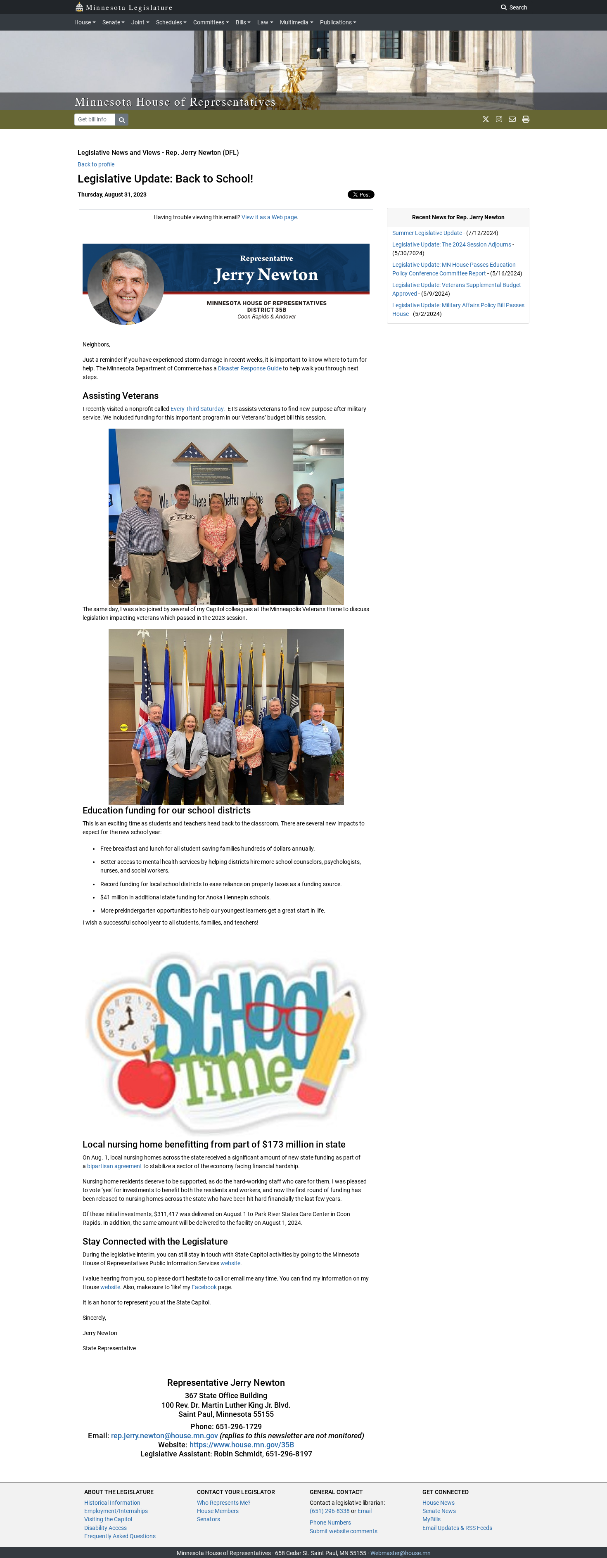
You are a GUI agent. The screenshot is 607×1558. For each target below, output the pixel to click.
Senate (111, 22)
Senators (208, 1519)
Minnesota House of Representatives (176, 101)
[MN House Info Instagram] (499, 119)
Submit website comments (343, 1531)
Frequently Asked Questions (120, 1536)
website (230, 1263)
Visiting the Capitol (108, 1519)
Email (365, 1511)
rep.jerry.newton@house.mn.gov (165, 1435)
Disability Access (105, 1528)
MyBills (431, 1519)
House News (438, 1502)
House (82, 22)
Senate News (439, 1511)
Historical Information (112, 1502)
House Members (218, 1511)
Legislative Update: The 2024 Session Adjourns (451, 244)
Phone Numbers (330, 1522)
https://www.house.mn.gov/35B (242, 1444)
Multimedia (294, 22)
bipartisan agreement (114, 1166)
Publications (336, 22)
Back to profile (96, 164)
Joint (138, 22)
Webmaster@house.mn (400, 1553)
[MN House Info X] (486, 119)
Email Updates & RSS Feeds (457, 1528)
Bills (241, 22)
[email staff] (512, 119)
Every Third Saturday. (198, 409)
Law (262, 22)
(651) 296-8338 (330, 1511)
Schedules (169, 22)
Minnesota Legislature (129, 7)
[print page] (526, 119)
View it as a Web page (269, 217)
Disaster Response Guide (250, 368)
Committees (208, 22)
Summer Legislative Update (427, 233)
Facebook (204, 1287)
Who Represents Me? (224, 1502)
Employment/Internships (116, 1511)
